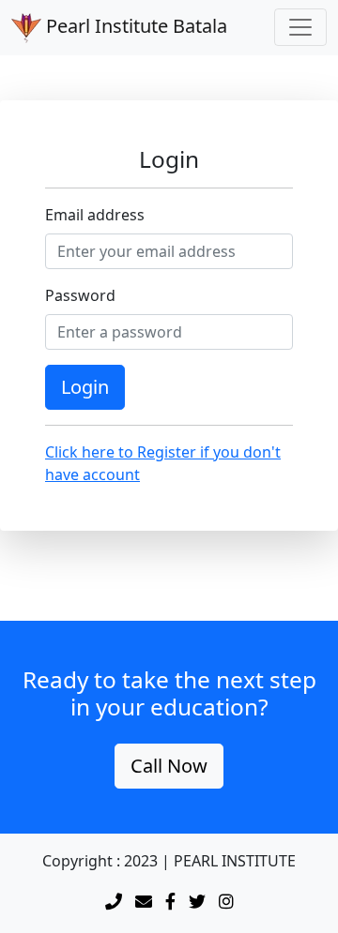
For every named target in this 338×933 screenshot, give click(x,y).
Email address (95, 214)
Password (80, 295)
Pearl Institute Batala (134, 25)
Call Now (169, 765)
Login (85, 386)
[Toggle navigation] (300, 27)
